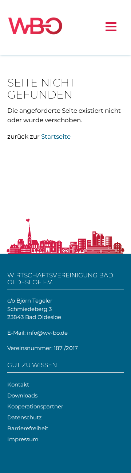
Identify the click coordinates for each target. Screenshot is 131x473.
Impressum (23, 439)
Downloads (22, 395)
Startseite (56, 136)
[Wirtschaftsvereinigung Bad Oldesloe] (35, 27)
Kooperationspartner (35, 406)
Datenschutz (24, 417)
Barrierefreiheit (27, 428)
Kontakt (18, 384)
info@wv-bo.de (47, 332)
